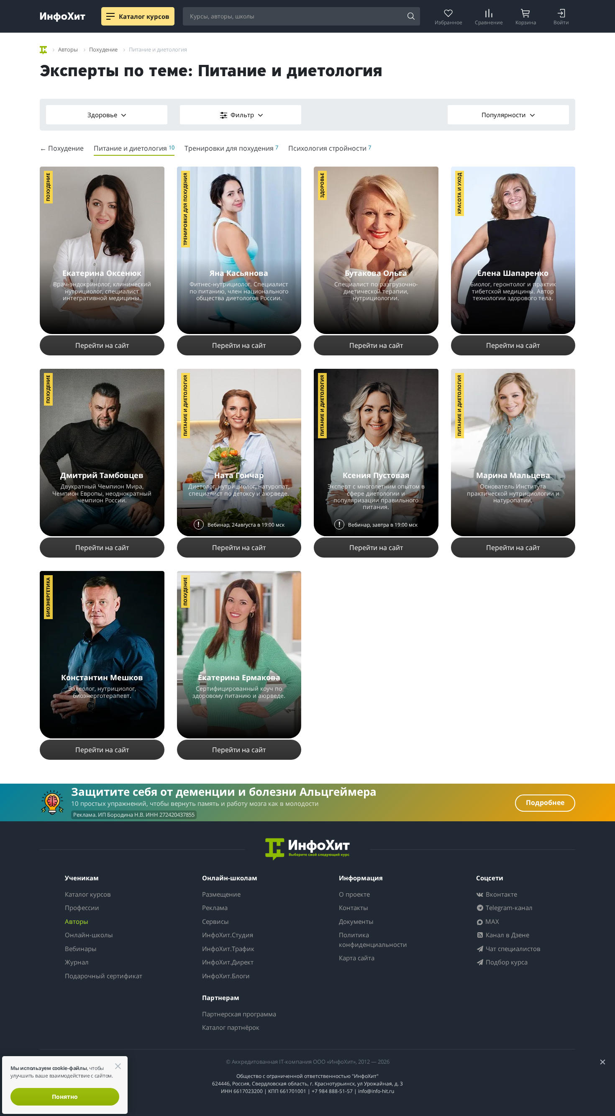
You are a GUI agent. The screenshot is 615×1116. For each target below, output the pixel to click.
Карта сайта (356, 958)
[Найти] (411, 17)
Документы (356, 921)
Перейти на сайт (102, 345)
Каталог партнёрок (230, 1027)
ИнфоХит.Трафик (228, 948)
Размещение (221, 894)
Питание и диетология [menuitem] (134, 148)
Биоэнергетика (48, 597)
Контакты (353, 907)
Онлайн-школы (89, 935)
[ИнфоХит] (62, 17)
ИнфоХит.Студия (227, 935)
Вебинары (81, 948)
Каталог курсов (88, 894)
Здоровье (103, 115)
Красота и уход (459, 193)
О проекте (354, 894)
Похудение (48, 187)
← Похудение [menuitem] (62, 148)
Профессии (82, 907)
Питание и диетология (185, 405)
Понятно (65, 1097)
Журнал (77, 962)
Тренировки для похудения (185, 209)
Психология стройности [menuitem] (329, 148)
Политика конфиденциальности (373, 940)
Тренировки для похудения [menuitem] (231, 148)
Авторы (76, 921)
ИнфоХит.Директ (228, 962)
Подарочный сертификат (103, 976)
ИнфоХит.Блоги (226, 976)
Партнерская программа (239, 1014)
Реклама (215, 907)
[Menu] (110, 16)
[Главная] (43, 49)
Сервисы (215, 921)
